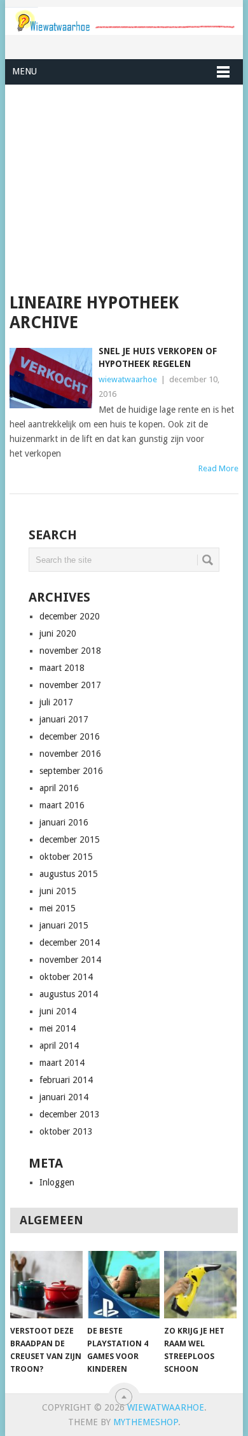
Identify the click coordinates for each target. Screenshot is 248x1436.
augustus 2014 (68, 994)
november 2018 (70, 651)
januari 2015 (63, 925)
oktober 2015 (66, 857)
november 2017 (70, 685)
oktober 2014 (66, 977)
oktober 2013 (66, 1131)
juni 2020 (57, 633)
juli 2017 (56, 702)
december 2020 (69, 616)
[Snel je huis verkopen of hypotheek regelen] (51, 378)
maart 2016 (62, 805)
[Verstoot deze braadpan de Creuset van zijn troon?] (46, 1284)
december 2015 (69, 839)
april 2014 (59, 1045)
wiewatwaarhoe (128, 379)
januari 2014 (63, 1097)
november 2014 (70, 960)
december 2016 (69, 736)
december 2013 (69, 1114)
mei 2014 (57, 1028)
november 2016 (70, 754)
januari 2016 (63, 822)
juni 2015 (57, 891)
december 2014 (69, 942)
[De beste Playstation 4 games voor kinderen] (123, 1284)
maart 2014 (62, 1063)
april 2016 (59, 788)
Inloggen (56, 1182)
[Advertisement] (124, 189)
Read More (218, 468)
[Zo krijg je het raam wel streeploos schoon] (200, 1284)
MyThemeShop (145, 1422)
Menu (24, 71)
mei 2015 (57, 908)
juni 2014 (57, 1011)
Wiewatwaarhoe (165, 1407)
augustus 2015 (68, 874)
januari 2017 (63, 719)
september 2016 (71, 771)
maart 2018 (62, 668)
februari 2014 (66, 1080)
